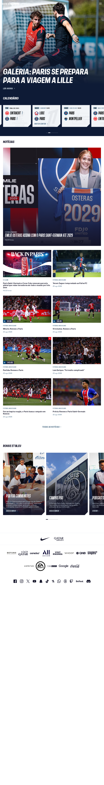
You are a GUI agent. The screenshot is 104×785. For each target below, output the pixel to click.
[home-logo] (10, 3)
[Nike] (45, 539)
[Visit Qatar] (23, 553)
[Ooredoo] (34, 553)
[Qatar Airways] (59, 539)
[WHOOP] (69, 553)
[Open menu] (100, 3)
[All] (46, 553)
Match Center (40, 124)
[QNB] (81, 553)
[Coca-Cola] (75, 566)
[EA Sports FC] (40, 566)
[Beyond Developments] (11, 553)
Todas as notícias (51, 427)
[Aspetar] (29, 566)
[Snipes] (92, 553)
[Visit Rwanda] (58, 553)
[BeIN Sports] (52, 566)
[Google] (63, 566)
